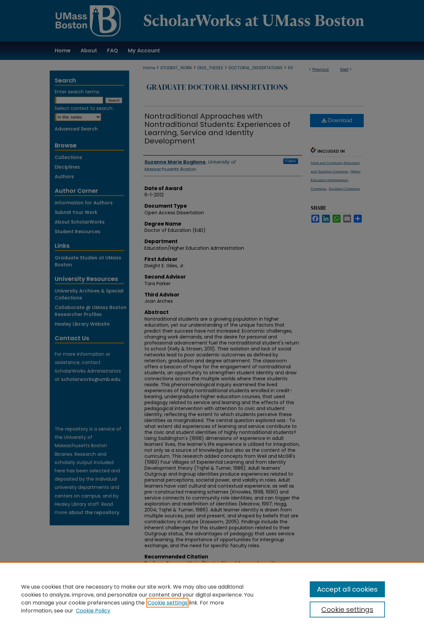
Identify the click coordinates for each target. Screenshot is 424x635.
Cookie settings (167, 603)
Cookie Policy (93, 610)
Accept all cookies (347, 589)
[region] (212, 598)
